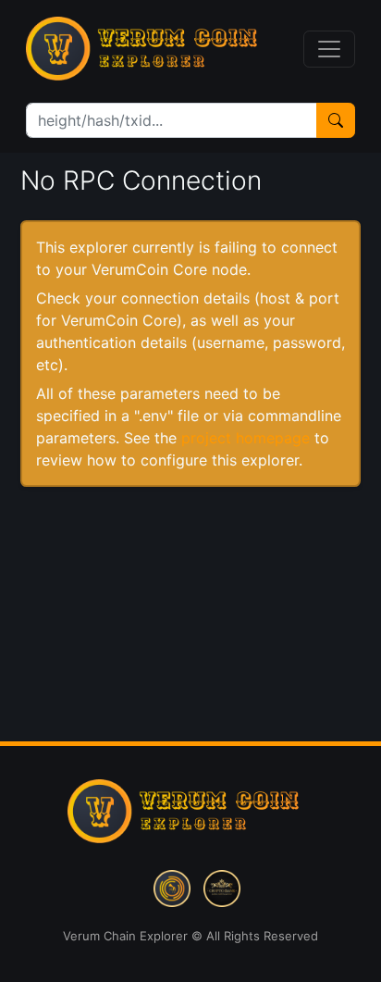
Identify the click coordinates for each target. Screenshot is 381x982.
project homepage (245, 438)
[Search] (335, 120)
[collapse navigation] (329, 49)
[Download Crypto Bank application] (221, 887)
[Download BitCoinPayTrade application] (172, 887)
